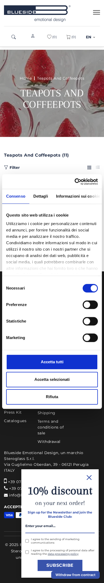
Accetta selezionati (52, 379)
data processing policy (63, 554)
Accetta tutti (52, 362)
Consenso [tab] (15, 196)
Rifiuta (52, 396)
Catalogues (15, 420)
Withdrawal (49, 441)
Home (26, 78)
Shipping (46, 412)
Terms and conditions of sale (51, 427)
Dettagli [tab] (40, 196)
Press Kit (13, 412)
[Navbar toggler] (96, 12)
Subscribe (60, 565)
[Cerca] (13, 37)
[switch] (90, 304)
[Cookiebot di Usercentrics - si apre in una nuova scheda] (75, 181)
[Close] (60, 476)
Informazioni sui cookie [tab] (78, 196)
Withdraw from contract (75, 575)
